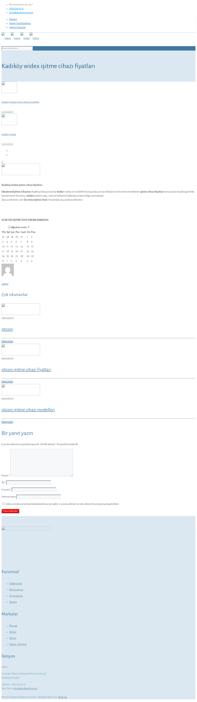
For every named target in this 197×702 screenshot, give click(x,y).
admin (5, 283)
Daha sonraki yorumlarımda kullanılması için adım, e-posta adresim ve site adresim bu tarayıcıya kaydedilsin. (62, 504)
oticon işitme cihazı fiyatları (26, 369)
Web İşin (62, 697)
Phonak (13, 626)
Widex (12, 632)
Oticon (12, 638)
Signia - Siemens (18, 644)
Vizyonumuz (16, 596)
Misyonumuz (16, 589)
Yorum (6, 475)
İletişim (13, 19)
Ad (4, 482)
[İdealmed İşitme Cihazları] (20, 38)
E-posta (6, 489)
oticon (7, 329)
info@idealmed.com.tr (21, 12)
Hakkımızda (15, 583)
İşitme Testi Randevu (20, 23)
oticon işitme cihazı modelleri (28, 409)
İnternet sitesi (9, 496)
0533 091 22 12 (16, 8)
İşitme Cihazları (17, 27)
